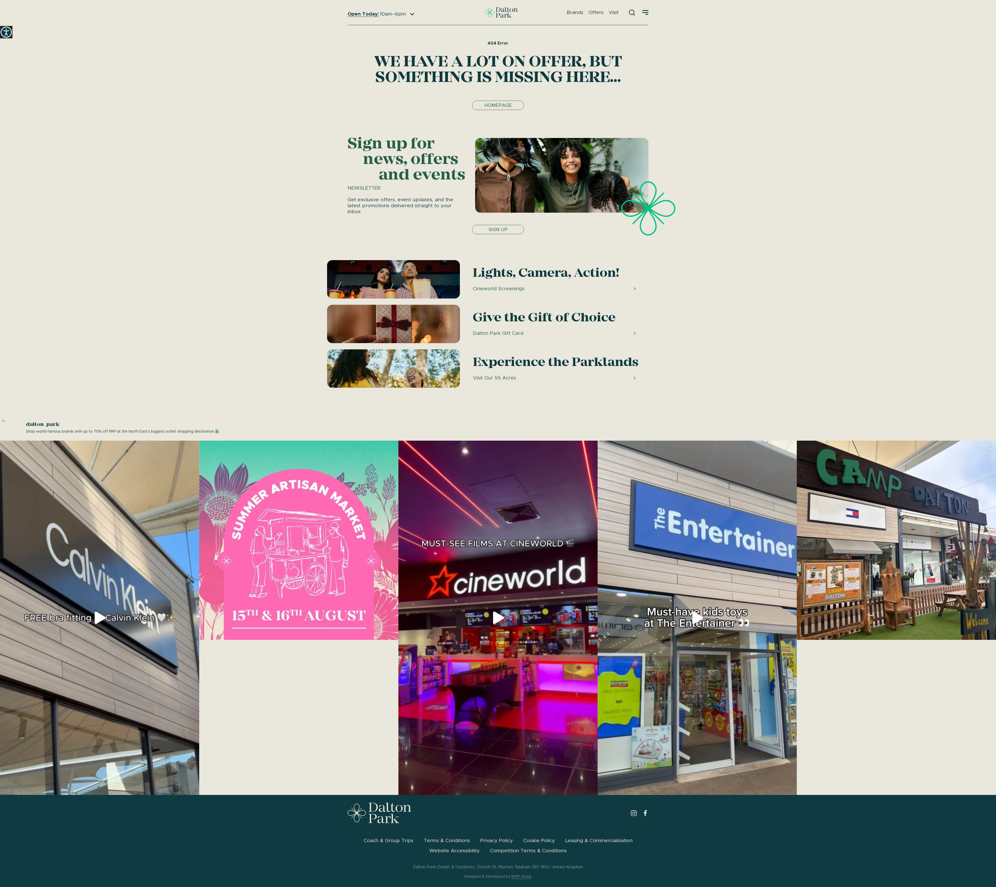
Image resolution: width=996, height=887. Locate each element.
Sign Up (498, 229)
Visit (614, 12)
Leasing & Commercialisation (599, 840)
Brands (575, 12)
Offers (596, 12)
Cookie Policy (539, 840)
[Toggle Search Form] (632, 12)
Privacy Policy (496, 840)
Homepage (498, 105)
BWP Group (521, 876)
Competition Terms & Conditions (528, 851)
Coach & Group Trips (388, 840)
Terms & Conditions (447, 840)
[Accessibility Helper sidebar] (6, 32)
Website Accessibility (454, 851)
